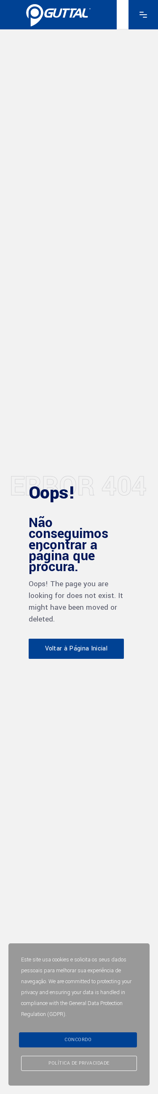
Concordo (77, 1040)
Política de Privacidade (79, 1063)
